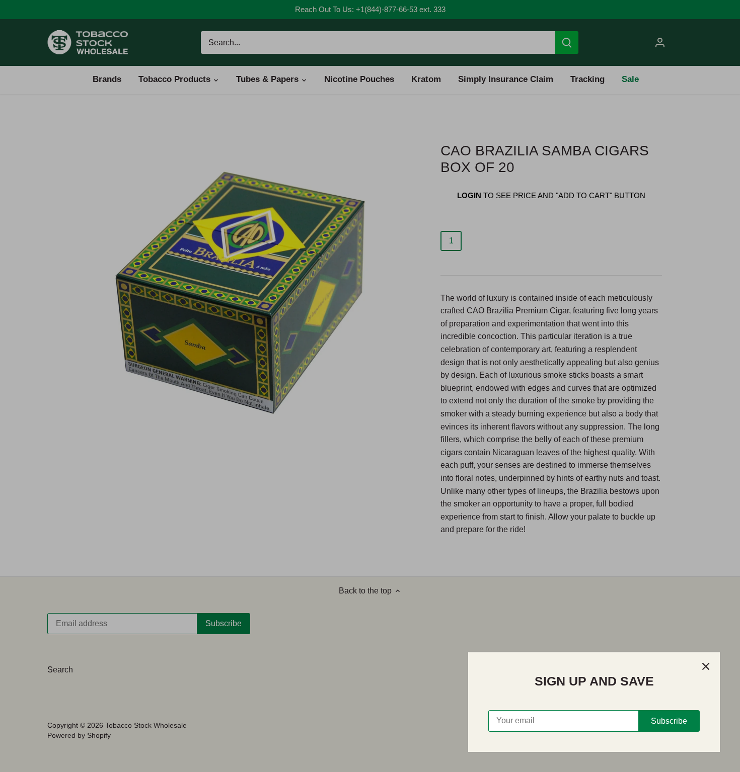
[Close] (706, 666)
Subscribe (669, 721)
